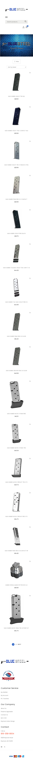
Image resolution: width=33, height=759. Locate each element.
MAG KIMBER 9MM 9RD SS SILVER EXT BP (16, 551)
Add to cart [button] (30, 72)
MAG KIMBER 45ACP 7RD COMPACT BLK (16, 131)
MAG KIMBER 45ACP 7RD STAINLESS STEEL (16, 165)
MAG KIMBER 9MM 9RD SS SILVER (16, 336)
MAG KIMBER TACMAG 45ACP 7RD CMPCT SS (16, 268)
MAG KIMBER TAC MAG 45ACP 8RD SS (16, 302)
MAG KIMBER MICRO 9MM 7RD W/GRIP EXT (16, 628)
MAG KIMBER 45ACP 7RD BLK (16, 96)
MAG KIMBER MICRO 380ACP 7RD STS (16, 482)
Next (19, 644)
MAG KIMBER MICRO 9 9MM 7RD (16, 448)
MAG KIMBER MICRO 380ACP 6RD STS (16, 516)
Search (25, 22)
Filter (17, 61)
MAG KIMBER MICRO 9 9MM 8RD (16, 414)
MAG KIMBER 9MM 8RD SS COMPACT (16, 199)
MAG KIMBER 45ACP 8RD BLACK (16, 233)
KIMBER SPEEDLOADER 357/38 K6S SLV (16, 585)
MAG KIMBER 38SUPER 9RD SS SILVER (16, 370)
